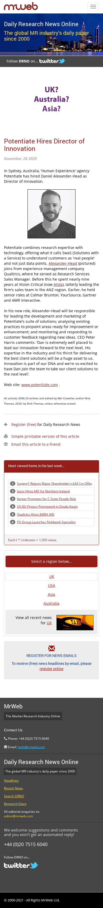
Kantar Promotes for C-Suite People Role (46, 499)
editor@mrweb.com (18, 816)
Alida (58, 284)
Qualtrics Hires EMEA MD (35, 514)
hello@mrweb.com (31, 747)
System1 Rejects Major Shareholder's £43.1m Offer (54, 483)
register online (51, 668)
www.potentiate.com (39, 384)
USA (51, 585)
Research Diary (15, 803)
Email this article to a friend (35, 444)
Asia (51, 594)
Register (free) (23, 424)
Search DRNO (14, 796)
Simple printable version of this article (45, 436)
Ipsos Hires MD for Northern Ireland (43, 491)
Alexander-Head (63, 263)
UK (51, 576)
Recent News (13, 788)
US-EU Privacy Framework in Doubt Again (47, 506)
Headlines (11, 780)
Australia (51, 603)
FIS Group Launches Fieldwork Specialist (46, 522)
